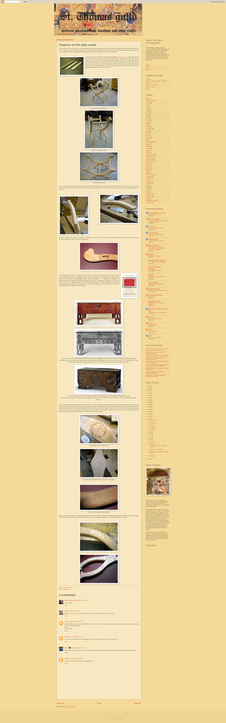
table (147, 185)
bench (147, 107)
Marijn (66, 648)
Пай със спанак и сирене (154, 337)
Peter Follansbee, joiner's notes (156, 212)
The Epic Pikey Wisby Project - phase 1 (158, 290)
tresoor (147, 192)
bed (147, 105)
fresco (147, 135)
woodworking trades (151, 200)
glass (147, 139)
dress (147, 124)
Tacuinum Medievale (153, 245)
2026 (149, 386)
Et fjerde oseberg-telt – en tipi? (155, 228)
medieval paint (149, 159)
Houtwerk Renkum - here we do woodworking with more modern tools (157, 362)
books (147, 109)
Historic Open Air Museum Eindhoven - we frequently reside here (156, 358)
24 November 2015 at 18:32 (78, 648)
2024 (149, 390)
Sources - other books (151, 84)
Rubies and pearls (152, 324)
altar (147, 98)
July (150, 432)
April (150, 439)
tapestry (148, 187)
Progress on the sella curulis (156, 449)
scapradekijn (149, 176)
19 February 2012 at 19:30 (80, 600)
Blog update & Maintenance (155, 270)
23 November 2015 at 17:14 (76, 636)
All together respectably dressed (156, 284)
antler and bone (149, 100)
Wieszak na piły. (152, 296)
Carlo (66, 621)
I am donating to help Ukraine (155, 234)
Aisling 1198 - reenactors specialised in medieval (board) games (155, 376)
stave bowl (148, 181)
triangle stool (149, 196)
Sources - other (149, 86)
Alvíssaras (151, 317)
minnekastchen (149, 161)
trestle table (149, 194)
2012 (149, 418)
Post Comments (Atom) (69, 706)
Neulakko (150, 275)
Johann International (154, 219)
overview (148, 163)
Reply (66, 605)
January (151, 456)
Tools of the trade (152, 331)
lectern (147, 152)
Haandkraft (151, 254)
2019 (149, 402)
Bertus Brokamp (69, 600)
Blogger (120, 718)
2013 (149, 416)
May (150, 437)
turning (147, 198)
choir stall (148, 120)
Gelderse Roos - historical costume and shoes (157, 355)
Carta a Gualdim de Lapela (154, 318)
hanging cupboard (150, 142)
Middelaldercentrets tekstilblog (156, 260)
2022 (149, 395)
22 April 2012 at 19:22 (74, 611)
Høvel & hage (152, 226)
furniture (68, 589)
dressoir (148, 126)
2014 (149, 414)
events (147, 131)
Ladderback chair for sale (154, 214)
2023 (149, 393)
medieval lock (149, 157)
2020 (149, 400)
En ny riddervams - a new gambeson (157, 262)
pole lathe (148, 168)
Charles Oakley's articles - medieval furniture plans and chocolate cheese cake (157, 349)
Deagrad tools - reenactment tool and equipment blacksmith (155, 353)
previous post (123, 57)
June (150, 434)
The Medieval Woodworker (155, 295)
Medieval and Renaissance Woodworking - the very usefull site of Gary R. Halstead (157, 365)
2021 (149, 397)
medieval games (150, 155)
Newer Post (60, 703)
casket (147, 113)
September (152, 427)
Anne (147, 67)
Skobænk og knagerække (154, 256)
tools (147, 189)
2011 (149, 459)
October (151, 425)
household (148, 146)
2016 (149, 409)
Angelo (67, 636)
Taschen (150, 329)
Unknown (67, 658)
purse (147, 172)
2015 (149, 411)
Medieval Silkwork (153, 282)
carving (147, 111)
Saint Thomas (149, 174)
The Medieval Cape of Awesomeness (157, 312)
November (151, 423)
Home (99, 703)
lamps (147, 150)
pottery (147, 170)
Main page (148, 79)
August (151, 429)
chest (147, 118)
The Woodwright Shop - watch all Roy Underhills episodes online (155, 372)
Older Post (137, 703)
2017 (149, 407)
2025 (149, 388)
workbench (148, 202)
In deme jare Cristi (153, 233)
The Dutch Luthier (153, 239)
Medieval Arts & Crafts (154, 301)
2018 (149, 404)
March (150, 441)
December (151, 420)
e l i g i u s (151, 323)
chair (64, 589)
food (147, 133)
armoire (148, 102)
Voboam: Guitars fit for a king (155, 240)
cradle (147, 122)
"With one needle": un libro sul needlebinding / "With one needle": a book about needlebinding (157, 248)
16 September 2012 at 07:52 (75, 621)
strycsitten (148, 183)
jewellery (148, 148)
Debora (67, 611)
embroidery (148, 128)
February (151, 443)
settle (147, 178)
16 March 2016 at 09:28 (76, 658)
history (147, 144)
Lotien (150, 335)
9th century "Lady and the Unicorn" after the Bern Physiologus (158, 221)
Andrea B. (148, 65)
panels (147, 165)
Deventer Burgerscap (154, 288)
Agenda (148, 89)
